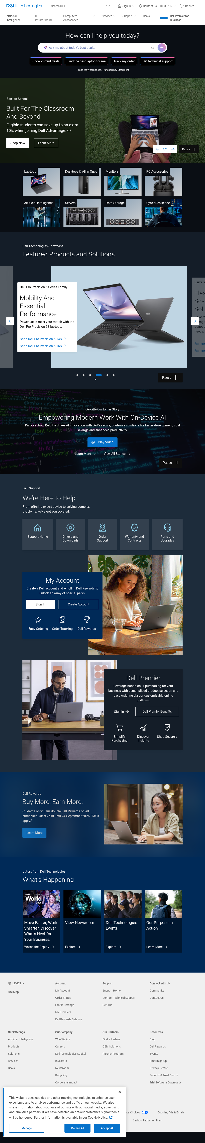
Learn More (83, 454)
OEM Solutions (111, 1046)
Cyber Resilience (158, 203)
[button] (126, 6)
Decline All (77, 1128)
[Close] (119, 1091)
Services (13, 1060)
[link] (147, 6)
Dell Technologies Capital (70, 1053)
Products (13, 1046)
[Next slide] (173, 149)
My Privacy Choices (128, 1112)
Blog (152, 1039)
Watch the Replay (36, 947)
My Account (62, 990)
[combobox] (80, 6)
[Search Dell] (109, 6)
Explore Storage (31, 351)
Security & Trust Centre (164, 1075)
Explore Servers (30, 344)
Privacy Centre (159, 1068)
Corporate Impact (66, 1082)
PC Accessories (157, 171)
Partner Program (113, 1053)
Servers (70, 203)
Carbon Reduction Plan (147, 1120)
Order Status (63, 997)
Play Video (106, 442)
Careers (60, 1046)
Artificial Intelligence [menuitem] (13, 18)
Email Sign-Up (158, 1060)
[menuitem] (46, 18)
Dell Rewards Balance (68, 1019)
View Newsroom (79, 922)
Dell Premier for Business (179, 18)
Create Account (78, 604)
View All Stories (115, 454)
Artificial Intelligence (38, 203)
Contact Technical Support (118, 997)
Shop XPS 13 (19, 139)
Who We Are (62, 1039)
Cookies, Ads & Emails (171, 1112)
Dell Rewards (158, 1046)
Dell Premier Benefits (157, 711)
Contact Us (157, 997)
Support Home (111, 990)
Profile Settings (64, 1005)
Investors (61, 1060)
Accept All (107, 1128)
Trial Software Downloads (166, 1082)
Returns (107, 1005)
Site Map (13, 992)
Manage (27, 1128)
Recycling (61, 1075)
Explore (70, 947)
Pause (186, 149)
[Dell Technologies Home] (24, 6)
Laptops (30, 171)
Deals (11, 1068)
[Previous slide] (157, 149)
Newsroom (62, 1068)
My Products (63, 1012)
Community (157, 990)
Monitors (112, 171)
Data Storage (115, 203)
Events (154, 1053)
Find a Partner (111, 1039)
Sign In (40, 604)
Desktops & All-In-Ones (81, 171)
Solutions (14, 1053)
